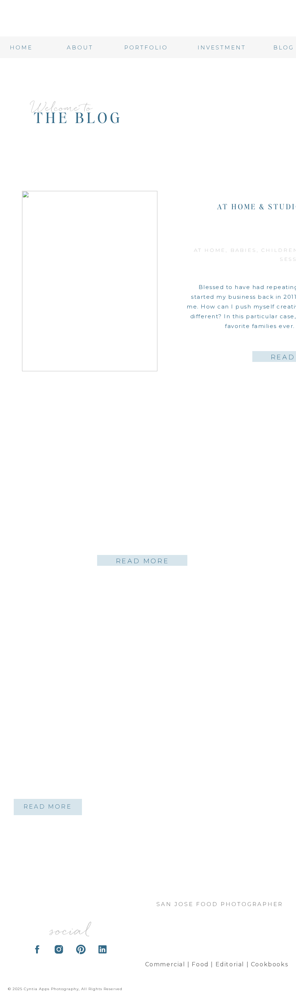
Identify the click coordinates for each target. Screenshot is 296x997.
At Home (210, 250)
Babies (243, 250)
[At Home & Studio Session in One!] (89, 281)
